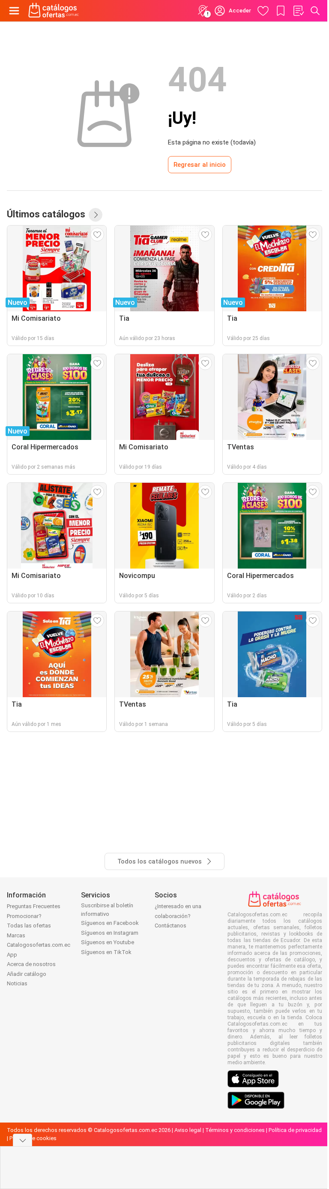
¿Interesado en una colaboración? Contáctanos (178, 916)
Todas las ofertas (29, 925)
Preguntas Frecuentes (33, 906)
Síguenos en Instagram (109, 933)
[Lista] (298, 11)
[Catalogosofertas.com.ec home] (53, 11)
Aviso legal (187, 1130)
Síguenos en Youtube (107, 942)
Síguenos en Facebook (110, 923)
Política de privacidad (295, 1130)
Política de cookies (33, 1138)
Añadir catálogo (26, 974)
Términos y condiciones (235, 1130)
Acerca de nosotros (31, 964)
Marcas (16, 935)
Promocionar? (24, 916)
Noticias (17, 983)
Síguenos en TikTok (106, 952)
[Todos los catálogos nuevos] (95, 215)
